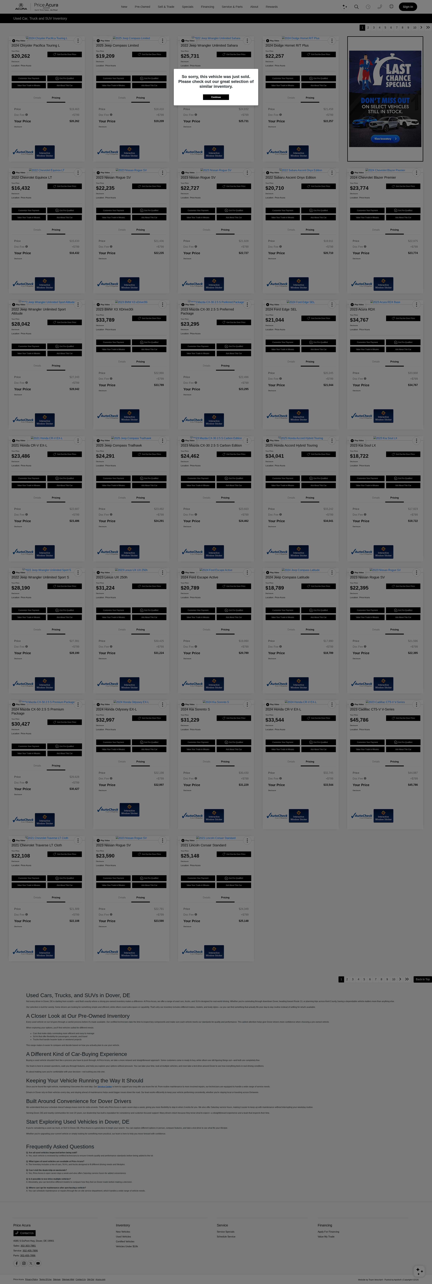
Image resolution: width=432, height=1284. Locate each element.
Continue (216, 97)
